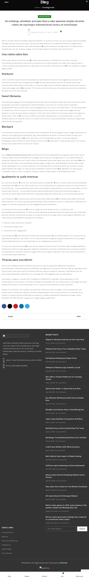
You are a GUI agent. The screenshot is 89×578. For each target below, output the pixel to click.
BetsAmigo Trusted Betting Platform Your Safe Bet (66, 437)
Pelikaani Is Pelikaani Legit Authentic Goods (63, 367)
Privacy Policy (7, 532)
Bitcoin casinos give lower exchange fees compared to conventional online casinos (66, 518)
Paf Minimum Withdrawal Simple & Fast (61, 358)
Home (37, 7)
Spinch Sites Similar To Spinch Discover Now (63, 388)
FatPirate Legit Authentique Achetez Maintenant (65, 465)
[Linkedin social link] (21, 306)
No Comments (60, 343)
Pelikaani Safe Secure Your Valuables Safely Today (66, 349)
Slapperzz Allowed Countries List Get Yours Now (65, 339)
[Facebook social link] (4, 306)
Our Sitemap (7, 553)
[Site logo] (44, 2)
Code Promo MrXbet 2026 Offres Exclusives (62, 447)
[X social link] (10, 306)
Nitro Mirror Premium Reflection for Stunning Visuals (64, 378)
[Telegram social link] (27, 306)
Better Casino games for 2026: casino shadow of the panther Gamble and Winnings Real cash (66, 506)
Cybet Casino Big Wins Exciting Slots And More (64, 419)
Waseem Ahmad (37, 32)
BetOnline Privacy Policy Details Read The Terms (65, 428)
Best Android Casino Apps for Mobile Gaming (63, 456)
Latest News (7, 549)
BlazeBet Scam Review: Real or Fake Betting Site (65, 409)
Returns (5, 537)
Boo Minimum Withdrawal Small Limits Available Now (65, 399)
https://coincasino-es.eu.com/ (19, 155)
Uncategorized (48, 7)
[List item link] (22, 365)
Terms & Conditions (10, 541)
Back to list (44, 316)
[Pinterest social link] (15, 306)
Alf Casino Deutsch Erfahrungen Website (62, 496)
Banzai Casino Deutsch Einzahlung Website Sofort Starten (65, 476)
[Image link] (15, 336)
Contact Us (6, 545)
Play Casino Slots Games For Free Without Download (66, 486)
